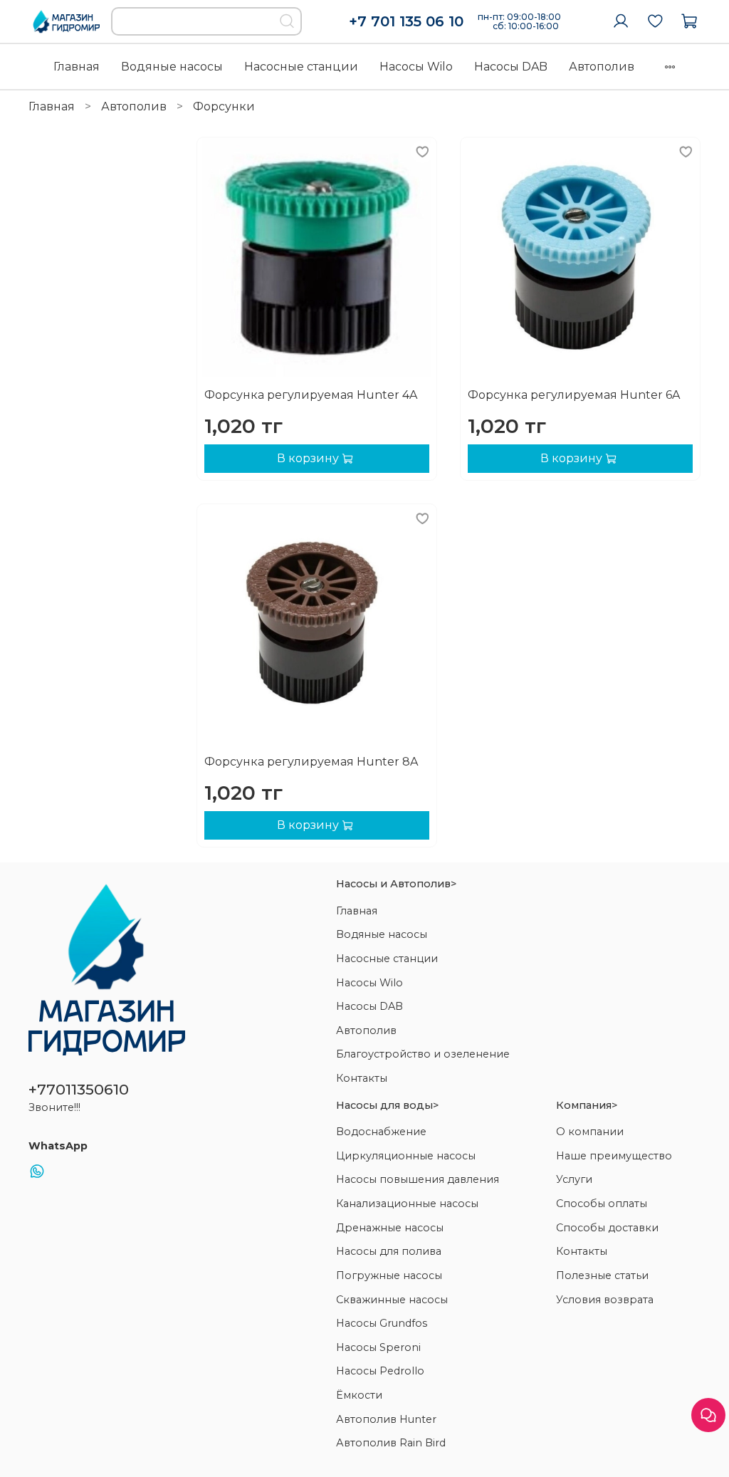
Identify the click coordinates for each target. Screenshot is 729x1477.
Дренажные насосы (390, 1227)
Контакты (361, 1078)
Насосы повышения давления (417, 1179)
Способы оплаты (601, 1203)
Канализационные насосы (407, 1203)
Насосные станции (301, 66)
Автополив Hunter (386, 1419)
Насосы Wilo (416, 66)
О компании (590, 1131)
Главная (76, 66)
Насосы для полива (388, 1251)
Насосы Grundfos (381, 1323)
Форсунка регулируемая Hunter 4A (310, 395)
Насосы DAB (510, 66)
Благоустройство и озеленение (423, 1054)
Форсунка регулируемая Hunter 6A (574, 395)
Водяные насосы (172, 66)
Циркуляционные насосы (406, 1155)
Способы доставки (607, 1227)
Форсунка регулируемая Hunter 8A (311, 761)
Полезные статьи (602, 1275)
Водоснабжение (381, 1131)
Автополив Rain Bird (391, 1442)
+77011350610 (78, 1089)
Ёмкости (359, 1395)
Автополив (601, 66)
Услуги (574, 1179)
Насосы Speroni (378, 1347)
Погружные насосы (389, 1275)
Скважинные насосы (392, 1299)
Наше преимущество (614, 1155)
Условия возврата (605, 1299)
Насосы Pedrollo (380, 1370)
